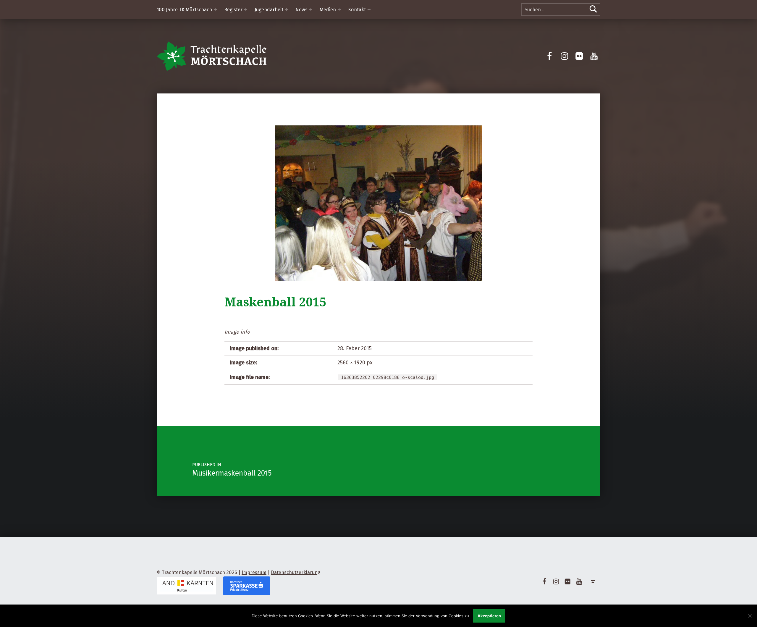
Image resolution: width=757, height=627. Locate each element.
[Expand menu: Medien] (339, 9)
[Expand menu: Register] (245, 9)
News (301, 9)
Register (233, 9)
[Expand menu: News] (310, 9)
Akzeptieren (489, 615)
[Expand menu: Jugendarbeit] (286, 9)
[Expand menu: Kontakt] (369, 9)
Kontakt (357, 9)
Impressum (254, 572)
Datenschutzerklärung (295, 572)
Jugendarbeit (269, 9)
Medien (328, 9)
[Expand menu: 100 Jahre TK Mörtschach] (215, 9)
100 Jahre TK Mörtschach (184, 9)
